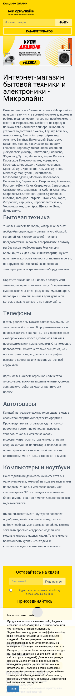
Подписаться (54, 581)
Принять (14, 688)
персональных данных (39, 594)
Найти (64, 22)
